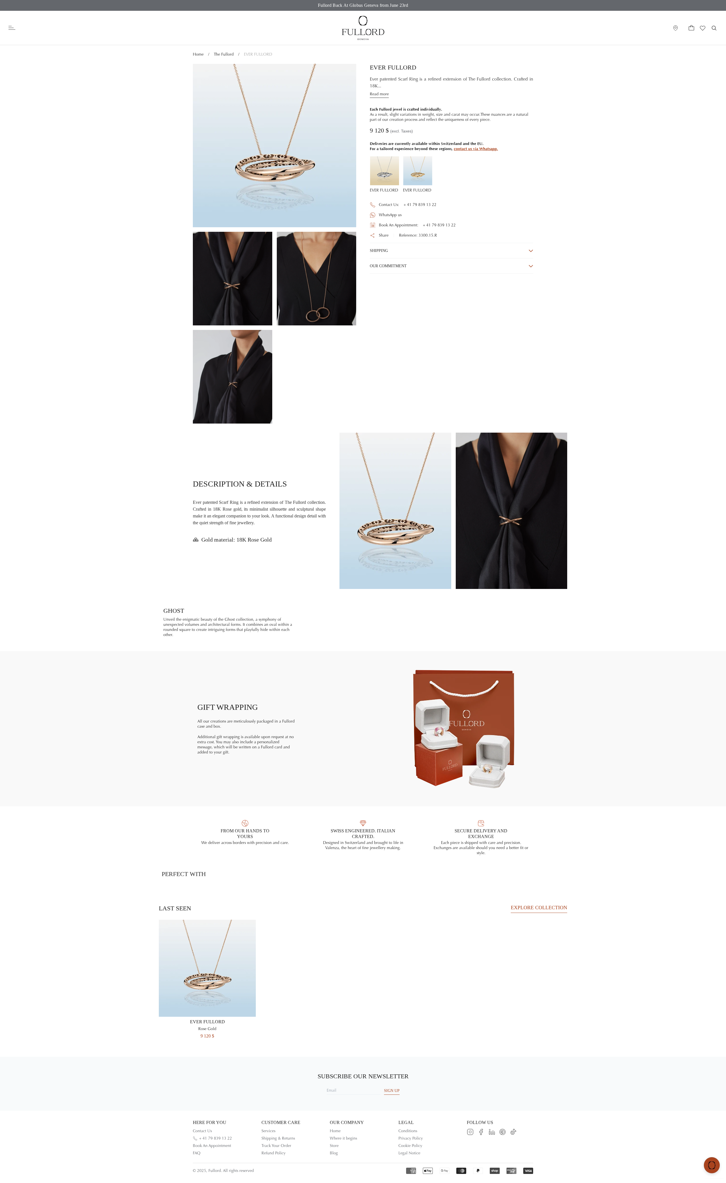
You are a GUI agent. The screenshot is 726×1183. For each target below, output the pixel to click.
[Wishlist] (702, 28)
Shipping (379, 251)
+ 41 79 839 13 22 (420, 204)
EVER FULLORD (384, 190)
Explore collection (539, 907)
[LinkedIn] (491, 1132)
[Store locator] (675, 28)
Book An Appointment (212, 1145)
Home (198, 54)
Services (268, 1131)
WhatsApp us (390, 214)
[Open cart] (691, 28)
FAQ (197, 1153)
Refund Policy (273, 1153)
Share (384, 235)
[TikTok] (513, 1132)
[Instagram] (470, 1132)
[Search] (714, 28)
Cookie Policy (410, 1145)
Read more (379, 94)
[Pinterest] (502, 1132)
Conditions (407, 1131)
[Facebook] (481, 1132)
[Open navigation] (12, 28)
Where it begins (343, 1138)
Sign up (392, 1091)
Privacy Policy (410, 1138)
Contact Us (202, 1131)
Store (334, 1145)
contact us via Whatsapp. (476, 149)
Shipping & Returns (278, 1138)
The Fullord (224, 54)
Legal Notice (409, 1153)
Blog (334, 1153)
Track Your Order (276, 1145)
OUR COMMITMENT (388, 266)
